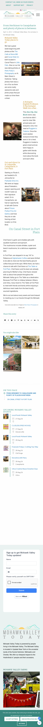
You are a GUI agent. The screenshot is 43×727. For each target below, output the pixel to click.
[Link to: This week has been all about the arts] (30, 342)
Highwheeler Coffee (19, 258)
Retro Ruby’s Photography (30, 305)
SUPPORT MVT (19, 5)
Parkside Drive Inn (11, 181)
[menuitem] (19, 2)
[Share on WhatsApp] (15, 320)
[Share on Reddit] (31, 320)
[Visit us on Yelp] (38, 320)
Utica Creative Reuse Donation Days (25, 469)
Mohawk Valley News (21, 32)
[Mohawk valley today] (17, 15)
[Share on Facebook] (8, 320)
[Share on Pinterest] (18, 320)
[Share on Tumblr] (25, 320)
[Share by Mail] (34, 320)
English (24, 10)
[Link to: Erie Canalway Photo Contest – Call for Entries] (12, 345)
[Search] (32, 15)
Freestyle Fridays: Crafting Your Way (25, 447)
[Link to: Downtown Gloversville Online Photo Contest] (12, 363)
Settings (22, 723)
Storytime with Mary (19, 458)
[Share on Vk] (28, 320)
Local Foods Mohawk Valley (22, 415)
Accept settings (12, 719)
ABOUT (8, 5)
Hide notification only (30, 719)
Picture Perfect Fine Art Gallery (10, 211)
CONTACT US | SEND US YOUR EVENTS (19, 2)
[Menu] (37, 15)
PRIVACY (30, 5)
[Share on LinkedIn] (21, 320)
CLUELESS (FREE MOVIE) (21, 425)
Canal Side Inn (13, 57)
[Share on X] (5, 320)
